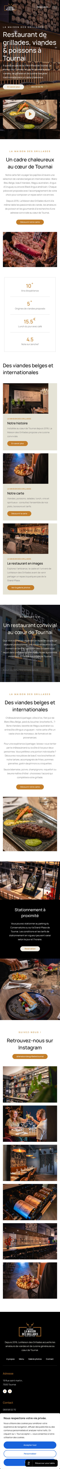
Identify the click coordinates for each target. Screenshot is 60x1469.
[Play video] (30, 114)
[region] (30, 1441)
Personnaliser (30, 1453)
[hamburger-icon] (55, 7)
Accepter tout (30, 1445)
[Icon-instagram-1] (10, 1391)
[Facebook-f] (5, 1391)
